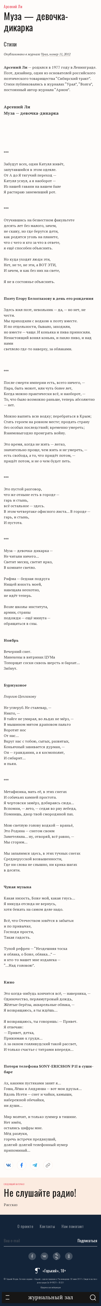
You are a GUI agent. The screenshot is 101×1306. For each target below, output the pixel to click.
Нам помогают (73, 1226)
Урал (44, 54)
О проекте (25, 1226)
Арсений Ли (13, 6)
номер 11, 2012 (59, 54)
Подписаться (87, 1240)
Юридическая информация (50, 1287)
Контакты (47, 1226)
